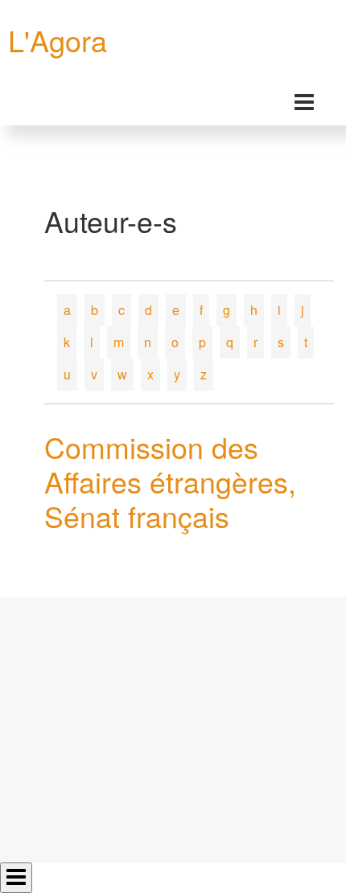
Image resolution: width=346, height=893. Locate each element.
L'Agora (57, 40)
